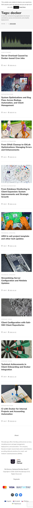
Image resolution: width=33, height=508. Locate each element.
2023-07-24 (13, 112)
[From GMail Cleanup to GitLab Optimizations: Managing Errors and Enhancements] (16, 129)
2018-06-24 (13, 421)
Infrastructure (7, 94)
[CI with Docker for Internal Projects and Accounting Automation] (16, 394)
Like (4, 65)
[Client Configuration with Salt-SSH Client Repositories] (16, 307)
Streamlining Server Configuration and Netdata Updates (14, 280)
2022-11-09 (13, 246)
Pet (5, 469)
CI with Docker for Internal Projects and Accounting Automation (14, 411)
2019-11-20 (13, 377)
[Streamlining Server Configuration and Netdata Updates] (16, 263)
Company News (6, 319)
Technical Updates (8, 233)
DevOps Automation (8, 141)
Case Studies (6, 52)
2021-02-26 (13, 290)
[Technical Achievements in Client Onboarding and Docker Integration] (16, 349)
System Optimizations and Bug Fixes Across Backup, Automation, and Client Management (16, 101)
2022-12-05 (13, 204)
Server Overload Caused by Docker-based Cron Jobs (14, 57)
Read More (22, 7)
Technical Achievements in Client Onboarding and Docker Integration (15, 367)
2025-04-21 (13, 65)
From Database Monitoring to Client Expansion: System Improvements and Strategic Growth (15, 193)
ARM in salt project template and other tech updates (15, 237)
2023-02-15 (13, 157)
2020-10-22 (13, 332)
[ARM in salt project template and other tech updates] (16, 221)
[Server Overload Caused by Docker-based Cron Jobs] (16, 41)
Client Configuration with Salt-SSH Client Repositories (16, 323)
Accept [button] (16, 7)
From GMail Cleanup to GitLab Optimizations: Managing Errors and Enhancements (16, 147)
